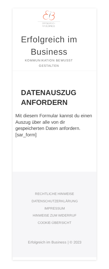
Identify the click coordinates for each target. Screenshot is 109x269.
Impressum (54, 208)
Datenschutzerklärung (55, 201)
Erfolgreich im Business (49, 45)
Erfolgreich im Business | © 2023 (54, 242)
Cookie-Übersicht (54, 223)
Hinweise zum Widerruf (54, 215)
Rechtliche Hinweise (54, 194)
